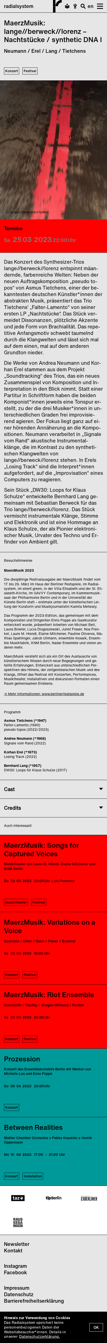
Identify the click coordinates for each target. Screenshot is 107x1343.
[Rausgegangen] (17, 1222)
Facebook (15, 1272)
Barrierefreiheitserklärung (34, 1300)
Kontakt (13, 1250)
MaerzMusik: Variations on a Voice (49, 926)
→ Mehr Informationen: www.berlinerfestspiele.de (44, 693)
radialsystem (18, 6)
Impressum (16, 1287)
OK (96, 1327)
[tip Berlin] (53, 1198)
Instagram (15, 1266)
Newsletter (16, 1244)
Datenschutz (18, 1294)
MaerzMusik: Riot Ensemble (49, 994)
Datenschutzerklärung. (39, 1336)
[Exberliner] (89, 1198)
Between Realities (33, 1127)
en (91, 6)
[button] (98, 6)
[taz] (17, 1198)
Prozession (22, 1059)
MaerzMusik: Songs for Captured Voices (41, 849)
